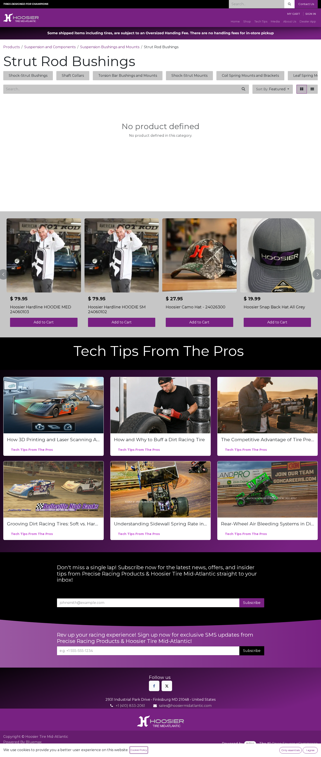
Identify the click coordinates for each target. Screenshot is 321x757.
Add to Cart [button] (44, 322)
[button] (272, 89)
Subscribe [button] (252, 603)
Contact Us (306, 4)
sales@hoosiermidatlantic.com (185, 706)
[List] (312, 89)
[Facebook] (154, 686)
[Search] (289, 4)
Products (11, 47)
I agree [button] (310, 750)
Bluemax (34, 742)
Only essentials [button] (290, 750)
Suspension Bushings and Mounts (109, 47)
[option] (160, 274)
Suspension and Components (50, 47)
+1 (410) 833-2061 (130, 706)
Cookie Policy (138, 750)
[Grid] (301, 89)
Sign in (310, 13)
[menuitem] (235, 22)
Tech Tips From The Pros (32, 450)
